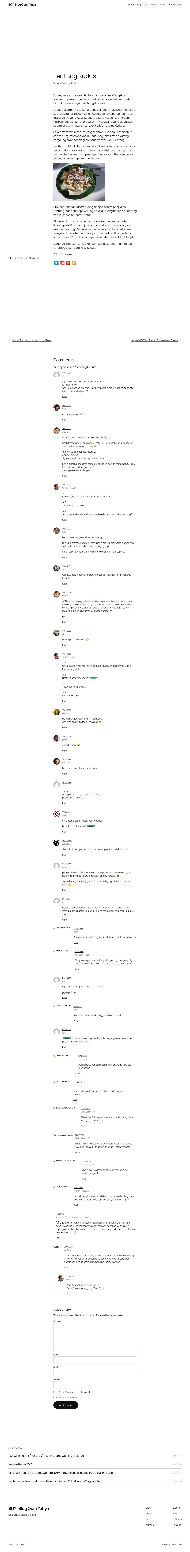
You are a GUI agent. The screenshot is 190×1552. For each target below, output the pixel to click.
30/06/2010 (85, 1108)
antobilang (66, 844)
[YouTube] (68, 263)
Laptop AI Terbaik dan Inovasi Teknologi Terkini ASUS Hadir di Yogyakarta (54, 1481)
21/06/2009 (67, 899)
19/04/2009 (67, 812)
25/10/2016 (70, 1276)
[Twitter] (56, 263)
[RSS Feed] (74, 263)
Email (56, 1367)
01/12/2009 (66, 1029)
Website (56, 1379)
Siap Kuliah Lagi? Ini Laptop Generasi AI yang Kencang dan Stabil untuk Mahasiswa (60, 1472)
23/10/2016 (68, 1247)
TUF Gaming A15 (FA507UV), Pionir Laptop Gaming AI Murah (46, 1455)
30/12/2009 (77, 1082)
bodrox (65, 713)
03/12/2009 (82, 1056)
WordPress (177, 1544)
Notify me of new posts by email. (69, 1397)
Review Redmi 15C (20, 1464)
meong (65, 432)
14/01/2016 (60, 1214)
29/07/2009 (78, 928)
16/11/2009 (78, 1006)
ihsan (76, 1010)
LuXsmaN (66, 762)
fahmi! (64, 569)
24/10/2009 (66, 978)
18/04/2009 (66, 759)
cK (63, 634)
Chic (64, 409)
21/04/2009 (66, 864)
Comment (58, 1321)
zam (64, 867)
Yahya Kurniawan (69, 488)
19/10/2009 (79, 951)
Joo (63, 785)
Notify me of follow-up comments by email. (73, 1392)
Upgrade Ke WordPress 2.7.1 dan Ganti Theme (154, 340)
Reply (64, 396)
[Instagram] (62, 263)
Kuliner (76, 83)
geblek (65, 739)
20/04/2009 (67, 840)
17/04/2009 (66, 373)
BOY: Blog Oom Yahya (22, 4)
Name (56, 1355)
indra (64, 532)
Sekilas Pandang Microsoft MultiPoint (31, 340)
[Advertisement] (95, 36)
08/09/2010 (86, 1161)
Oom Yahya (66, 83)
